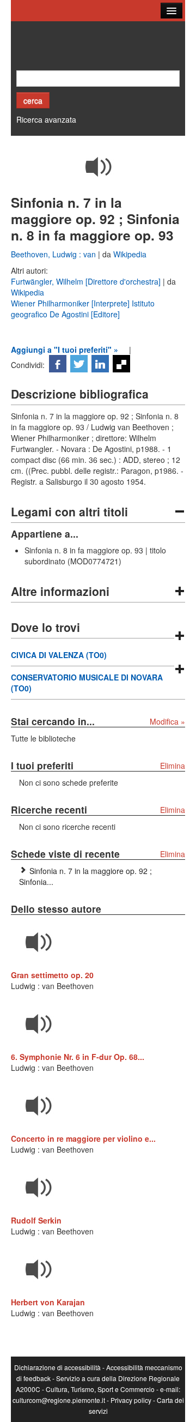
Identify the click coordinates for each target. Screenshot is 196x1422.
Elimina (172, 765)
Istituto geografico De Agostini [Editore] (83, 309)
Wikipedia (129, 254)
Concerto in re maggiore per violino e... (83, 1138)
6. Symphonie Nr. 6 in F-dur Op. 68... (77, 1056)
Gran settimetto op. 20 (52, 974)
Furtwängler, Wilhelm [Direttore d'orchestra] (87, 281)
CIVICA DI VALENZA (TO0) (59, 654)
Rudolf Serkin (36, 1220)
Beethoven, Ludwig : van (54, 254)
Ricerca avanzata (46, 119)
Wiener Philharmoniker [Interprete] (71, 303)
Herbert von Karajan (48, 1302)
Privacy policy (131, 1400)
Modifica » (167, 721)
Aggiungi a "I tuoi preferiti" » (64, 349)
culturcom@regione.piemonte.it (59, 1400)
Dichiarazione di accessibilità (57, 1367)
